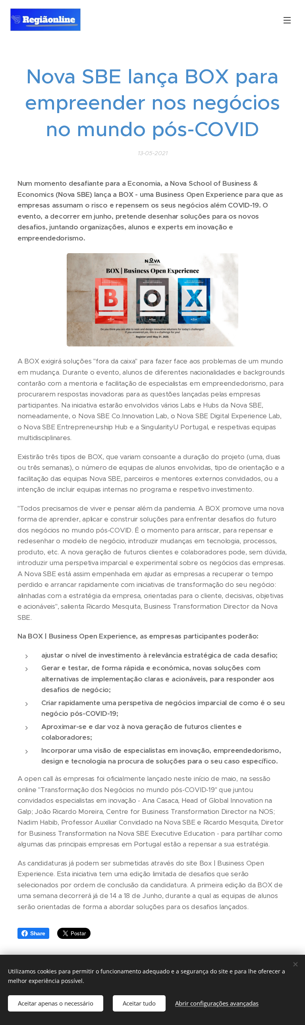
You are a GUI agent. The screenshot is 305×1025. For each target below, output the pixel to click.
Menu (287, 20)
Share (37, 933)
